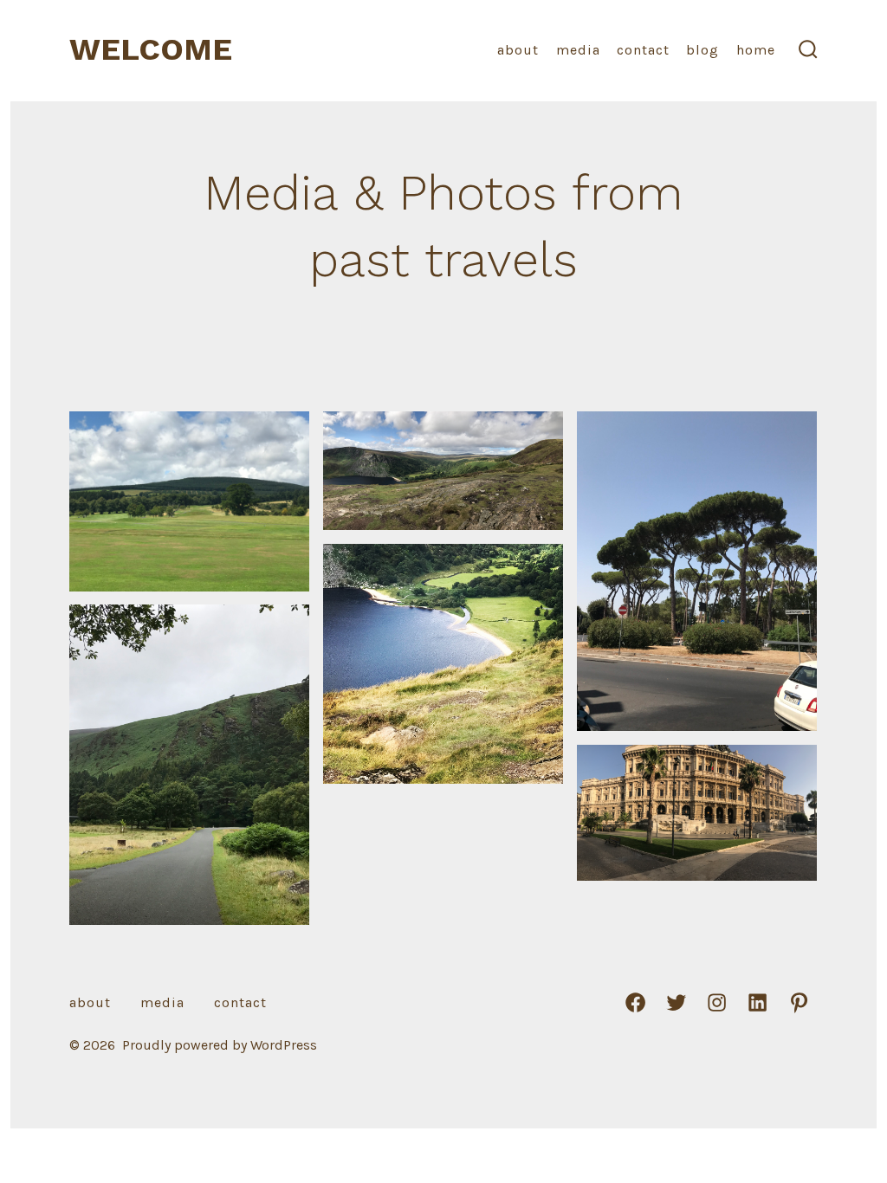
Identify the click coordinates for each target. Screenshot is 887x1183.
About (518, 50)
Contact (643, 50)
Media (578, 50)
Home (755, 50)
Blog (702, 50)
